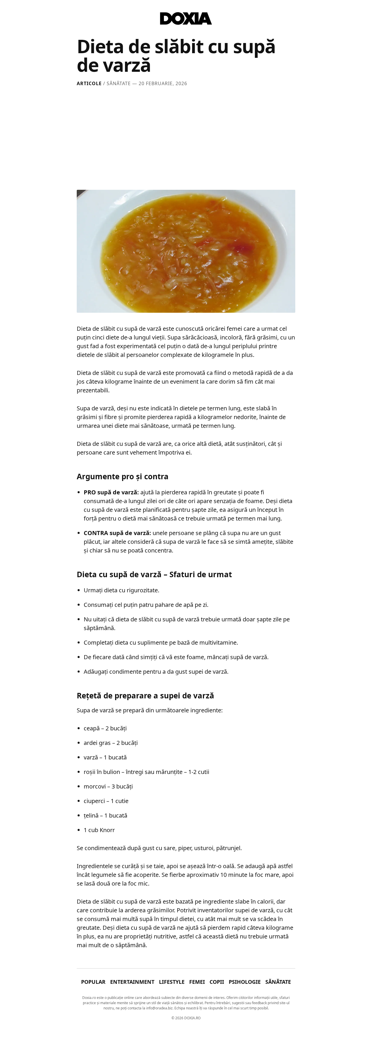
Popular (93, 981)
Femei (197, 981)
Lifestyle (172, 981)
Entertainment (132, 981)
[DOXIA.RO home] (186, 18)
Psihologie (245, 981)
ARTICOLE (89, 83)
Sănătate (278, 981)
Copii (217, 981)
